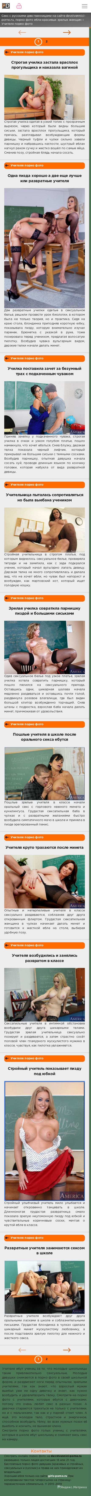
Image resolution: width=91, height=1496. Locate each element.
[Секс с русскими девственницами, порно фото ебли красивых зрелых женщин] (6, 6)
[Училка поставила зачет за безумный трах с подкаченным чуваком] (44, 408)
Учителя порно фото (27, 52)
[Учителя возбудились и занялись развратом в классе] (44, 994)
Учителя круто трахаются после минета (44, 847)
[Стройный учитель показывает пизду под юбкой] (44, 1141)
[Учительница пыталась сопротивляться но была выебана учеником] (44, 529)
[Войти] (19, 6)
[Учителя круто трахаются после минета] (44, 881)
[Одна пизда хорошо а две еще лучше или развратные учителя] (44, 248)
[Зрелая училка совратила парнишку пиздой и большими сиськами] (44, 647)
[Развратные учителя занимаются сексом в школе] (44, 1287)
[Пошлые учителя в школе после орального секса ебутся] (44, 774)
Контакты (41, 1451)
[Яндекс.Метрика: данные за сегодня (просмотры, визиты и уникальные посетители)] (72, 1487)
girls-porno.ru (57, 1476)
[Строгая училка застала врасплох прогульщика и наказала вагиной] (44, 97)
